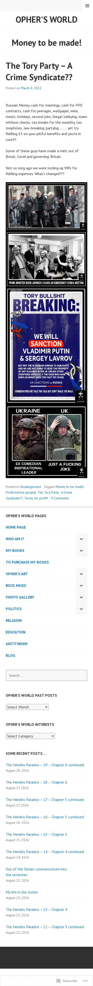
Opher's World (47, 19)
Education (16, 632)
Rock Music (16, 585)
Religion (14, 620)
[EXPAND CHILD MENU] (81, 539)
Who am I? (15, 538)
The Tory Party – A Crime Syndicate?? (39, 71)
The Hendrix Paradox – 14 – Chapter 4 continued (45, 851)
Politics (14, 608)
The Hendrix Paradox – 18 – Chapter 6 (36, 782)
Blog (10, 655)
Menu (87, 5)
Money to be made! (70, 487)
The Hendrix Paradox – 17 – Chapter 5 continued (45, 799)
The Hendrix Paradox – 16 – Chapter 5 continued (45, 816)
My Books (15, 550)
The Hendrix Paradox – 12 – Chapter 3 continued (45, 926)
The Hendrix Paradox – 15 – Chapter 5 (36, 834)
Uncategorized (30, 487)
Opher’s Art (17, 573)
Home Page (16, 527)
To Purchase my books (27, 562)
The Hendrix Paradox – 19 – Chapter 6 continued (45, 764)
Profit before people (21, 492)
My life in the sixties (22, 892)
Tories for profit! (36, 498)
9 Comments (60, 498)
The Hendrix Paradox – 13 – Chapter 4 (36, 909)
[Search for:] (46, 675)
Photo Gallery (20, 597)
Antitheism (16, 643)
